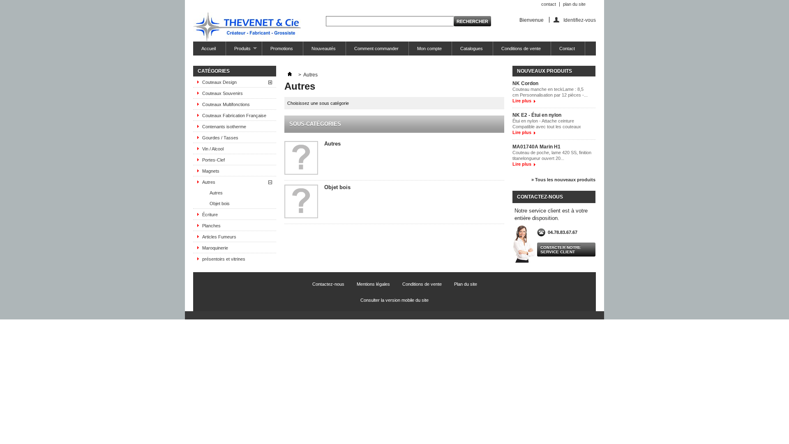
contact (548, 4)
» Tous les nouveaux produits (563, 179)
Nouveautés (323, 48)
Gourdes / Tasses (220, 137)
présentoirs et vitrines (223, 259)
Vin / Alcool (213, 148)
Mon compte (429, 48)
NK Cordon (525, 83)
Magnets (210, 171)
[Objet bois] (301, 202)
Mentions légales (373, 284)
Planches (211, 225)
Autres (208, 182)
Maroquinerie (215, 247)
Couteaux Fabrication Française (234, 115)
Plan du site (465, 284)
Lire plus (521, 100)
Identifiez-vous (579, 20)
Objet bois (220, 203)
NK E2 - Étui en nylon (536, 115)
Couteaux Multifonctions (226, 104)
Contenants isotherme (224, 126)
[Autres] (301, 158)
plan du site (574, 4)
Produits (238, 51)
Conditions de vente (521, 48)
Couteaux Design (219, 82)
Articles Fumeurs (219, 236)
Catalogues (471, 48)
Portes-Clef (213, 159)
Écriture (210, 214)
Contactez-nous (328, 284)
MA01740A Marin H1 (536, 147)
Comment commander (376, 48)
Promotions (281, 48)
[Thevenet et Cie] (247, 27)
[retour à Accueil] (289, 75)
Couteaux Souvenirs (222, 93)
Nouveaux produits (544, 71)
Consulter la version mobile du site (394, 300)
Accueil (208, 48)
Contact (567, 48)
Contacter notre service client (560, 249)
